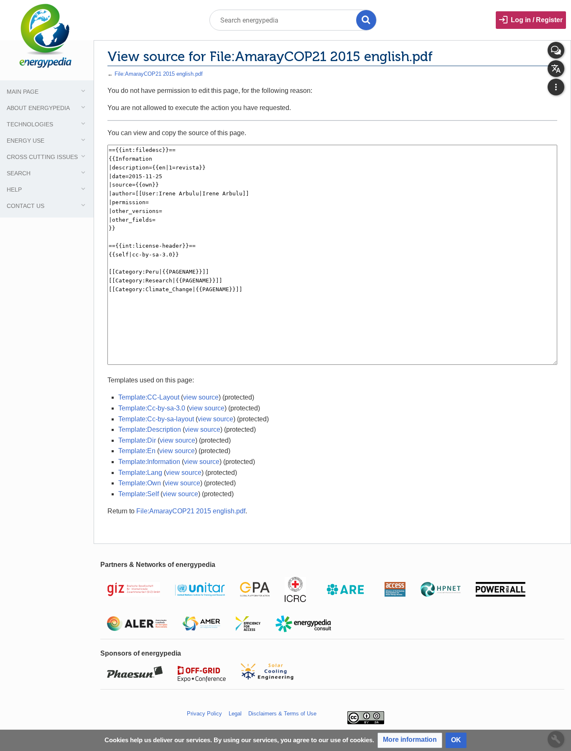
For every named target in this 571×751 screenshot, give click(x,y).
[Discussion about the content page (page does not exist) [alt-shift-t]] (556, 50)
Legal (235, 713)
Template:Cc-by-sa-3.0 (151, 408)
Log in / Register (537, 19)
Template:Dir (137, 440)
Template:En (136, 450)
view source (201, 397)
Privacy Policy (204, 713)
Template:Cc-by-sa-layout (156, 419)
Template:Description (149, 429)
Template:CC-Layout (148, 397)
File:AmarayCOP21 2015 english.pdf (159, 74)
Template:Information (149, 461)
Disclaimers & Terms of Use (282, 713)
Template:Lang (140, 472)
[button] (409, 740)
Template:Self (138, 493)
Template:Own (139, 483)
